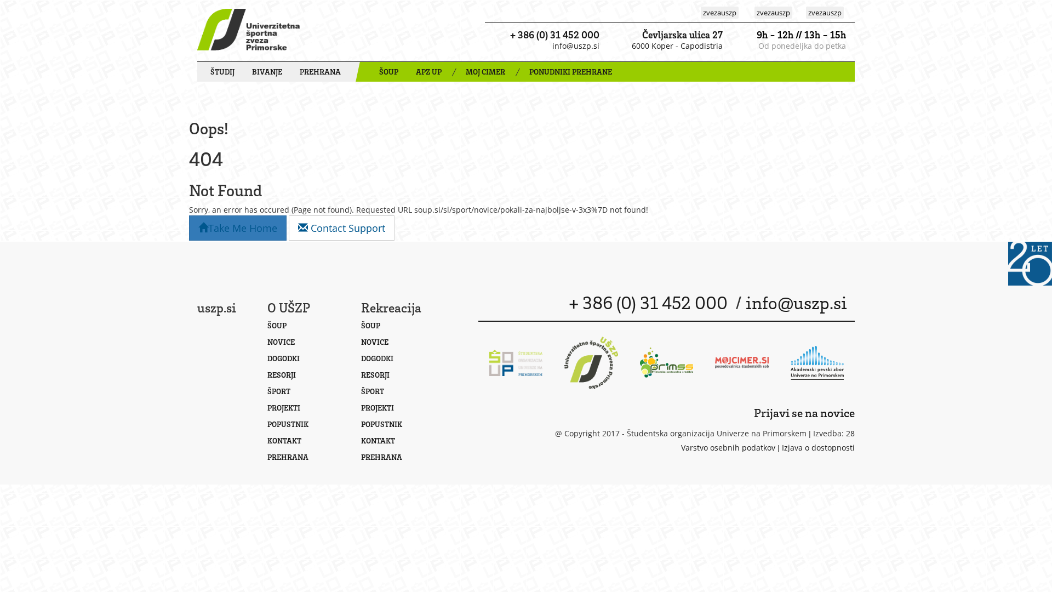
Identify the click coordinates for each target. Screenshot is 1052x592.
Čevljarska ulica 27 (682, 35)
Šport (278, 391)
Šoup (277, 325)
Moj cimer (485, 71)
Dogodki (283, 358)
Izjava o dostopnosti (818, 447)
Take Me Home (242, 228)
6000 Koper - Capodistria (677, 46)
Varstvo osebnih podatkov (728, 447)
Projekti (283, 407)
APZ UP (429, 71)
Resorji (281, 374)
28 (850, 433)
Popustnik (287, 424)
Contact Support (346, 228)
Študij (222, 71)
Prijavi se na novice (804, 412)
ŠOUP (388, 71)
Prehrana (320, 71)
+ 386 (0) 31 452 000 (554, 35)
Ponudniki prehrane (570, 71)
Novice (281, 341)
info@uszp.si (575, 46)
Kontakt (284, 440)
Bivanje (267, 71)
